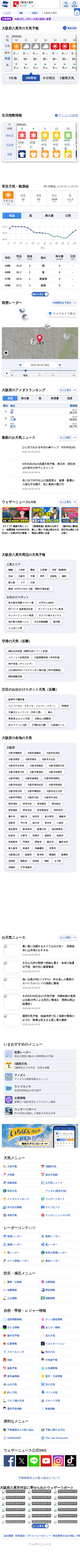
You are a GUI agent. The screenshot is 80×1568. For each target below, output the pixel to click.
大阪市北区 (33, 797)
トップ (7, 13)
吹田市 (36, 816)
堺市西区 (56, 804)
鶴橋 (10, 570)
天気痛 (9, 145)
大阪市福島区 (34, 753)
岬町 (47, 861)
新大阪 (11, 582)
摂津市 (38, 842)
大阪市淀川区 (15, 791)
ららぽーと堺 (15, 628)
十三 (22, 582)
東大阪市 (12, 848)
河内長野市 (57, 829)
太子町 (57, 861)
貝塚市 (11, 823)
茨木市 (48, 823)
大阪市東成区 (36, 772)
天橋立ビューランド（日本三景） (25, 712)
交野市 (52, 848)
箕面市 (48, 835)
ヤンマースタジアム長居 (50, 609)
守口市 (23, 823)
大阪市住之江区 (54, 791)
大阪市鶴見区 (34, 791)
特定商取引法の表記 (64, 1535)
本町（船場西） (60, 570)
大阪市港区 (31, 759)
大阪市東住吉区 (35, 784)
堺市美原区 (43, 810)
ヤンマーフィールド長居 (20, 615)
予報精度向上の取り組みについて (39, 1477)
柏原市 (60, 835)
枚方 (13, 426)
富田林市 (27, 829)
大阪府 (34, 13)
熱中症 (9, 135)
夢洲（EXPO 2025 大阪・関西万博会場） (29, 589)
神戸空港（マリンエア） (20, 664)
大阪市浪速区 (36, 765)
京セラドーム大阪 (17, 725)
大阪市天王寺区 (16, 765)
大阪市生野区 (55, 772)
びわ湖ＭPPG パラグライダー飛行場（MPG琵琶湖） (35, 670)
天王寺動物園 (41, 621)
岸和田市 (58, 810)
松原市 (11, 835)
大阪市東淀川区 (16, 772)
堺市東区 (41, 804)
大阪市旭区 (14, 778)
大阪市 (21, 576)
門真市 (26, 842)
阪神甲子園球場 (16, 699)
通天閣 (56, 621)
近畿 (21, 13)
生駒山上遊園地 (43, 718)
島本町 (40, 854)
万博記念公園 (39, 725)
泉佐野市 (12, 829)
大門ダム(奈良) (46, 602)
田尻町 (36, 861)
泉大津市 (49, 816)
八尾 (13, 419)
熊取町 (23, 861)
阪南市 (28, 854)
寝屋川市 (41, 829)
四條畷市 (39, 848)
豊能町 (52, 854)
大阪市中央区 (51, 797)
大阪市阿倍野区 (52, 778)
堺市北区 (27, 810)
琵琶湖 (65, 706)
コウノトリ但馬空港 (18, 657)
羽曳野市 (12, 842)
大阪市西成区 (55, 784)
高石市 (50, 842)
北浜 (10, 576)
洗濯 (9, 154)
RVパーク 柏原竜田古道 (20, 609)
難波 (32, 570)
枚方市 (36, 823)
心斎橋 (43, 570)
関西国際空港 (15, 676)
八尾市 (60, 823)
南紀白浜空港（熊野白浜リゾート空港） (28, 651)
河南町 (11, 867)
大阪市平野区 (15, 797)
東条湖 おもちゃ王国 (19, 718)
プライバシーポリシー (39, 1535)
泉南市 (26, 848)
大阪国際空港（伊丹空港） (48, 657)
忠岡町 (11, 861)
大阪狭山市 (14, 854)
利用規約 (20, 1535)
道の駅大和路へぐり (18, 621)
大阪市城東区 (32, 778)
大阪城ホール (58, 725)
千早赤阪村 (26, 867)
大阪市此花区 (53, 753)
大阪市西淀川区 (57, 765)
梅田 (64, 576)
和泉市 (36, 835)
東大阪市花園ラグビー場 (20, 602)
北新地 (53, 576)
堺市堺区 (12, 804)
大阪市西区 (14, 759)
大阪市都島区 (15, 753)
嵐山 (50, 712)
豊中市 (11, 816)
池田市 (23, 816)
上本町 (21, 570)
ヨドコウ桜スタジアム (50, 615)
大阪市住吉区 (15, 784)
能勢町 (64, 854)
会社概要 (8, 1535)
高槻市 (62, 816)
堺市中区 (27, 804)
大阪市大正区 (48, 759)
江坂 (32, 582)
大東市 (23, 835)
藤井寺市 (63, 842)
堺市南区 (12, 810)
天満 (32, 576)
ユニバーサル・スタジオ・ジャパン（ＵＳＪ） (32, 706)
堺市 (42, 576)
